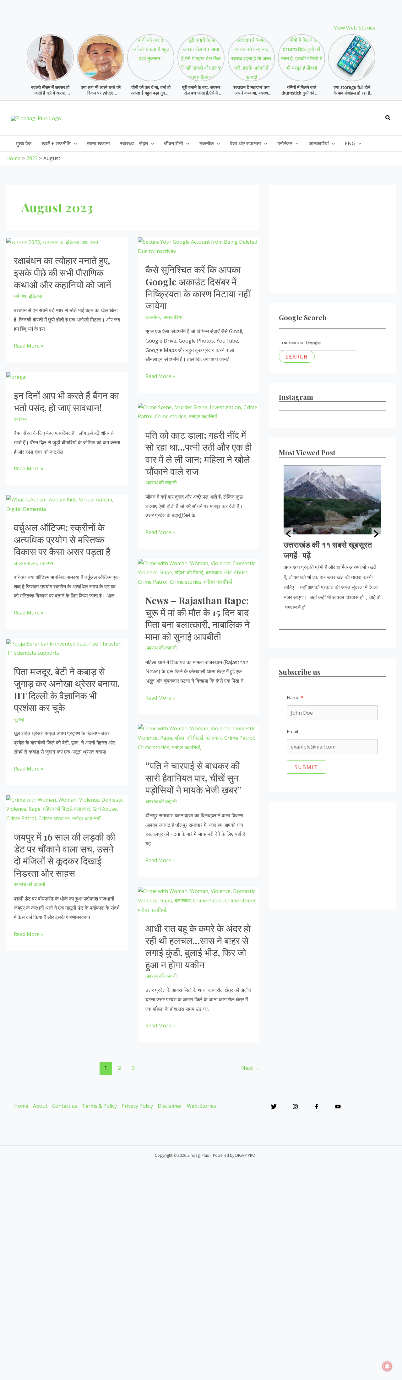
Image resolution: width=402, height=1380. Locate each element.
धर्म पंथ (20, 296)
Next (250, 1067)
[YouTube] (338, 1106)
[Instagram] (295, 1106)
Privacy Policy (137, 1105)
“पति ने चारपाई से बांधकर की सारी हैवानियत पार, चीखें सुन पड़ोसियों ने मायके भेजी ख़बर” (193, 777)
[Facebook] (316, 1106)
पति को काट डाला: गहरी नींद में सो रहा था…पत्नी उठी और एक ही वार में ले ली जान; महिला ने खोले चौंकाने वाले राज (198, 453)
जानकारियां (172, 317)
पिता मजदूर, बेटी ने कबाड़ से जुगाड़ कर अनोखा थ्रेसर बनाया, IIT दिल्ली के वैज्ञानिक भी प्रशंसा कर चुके (67, 689)
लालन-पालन (25, 563)
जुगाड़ (19, 719)
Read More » (28, 346)
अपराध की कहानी (161, 482)
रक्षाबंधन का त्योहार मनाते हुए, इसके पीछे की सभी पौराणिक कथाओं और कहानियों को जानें (62, 272)
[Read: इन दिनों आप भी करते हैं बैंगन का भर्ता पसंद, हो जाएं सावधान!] (16, 376)
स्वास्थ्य (21, 418)
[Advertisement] (264, 116)
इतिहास (35, 296)
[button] (388, 118)
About (40, 1105)
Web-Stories (201, 1105)
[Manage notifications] (387, 1366)
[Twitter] (274, 1106)
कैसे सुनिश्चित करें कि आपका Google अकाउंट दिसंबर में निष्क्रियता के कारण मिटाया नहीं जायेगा (197, 287)
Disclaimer (170, 1105)
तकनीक (152, 317)
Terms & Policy (99, 1105)
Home (21, 1105)
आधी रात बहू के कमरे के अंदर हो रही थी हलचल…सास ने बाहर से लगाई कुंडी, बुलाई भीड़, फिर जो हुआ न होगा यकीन (198, 946)
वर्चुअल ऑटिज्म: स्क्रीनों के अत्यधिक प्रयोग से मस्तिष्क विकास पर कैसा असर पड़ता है (62, 539)
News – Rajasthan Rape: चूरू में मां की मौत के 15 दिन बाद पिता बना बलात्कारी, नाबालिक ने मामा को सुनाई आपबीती (197, 618)
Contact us (64, 1105)
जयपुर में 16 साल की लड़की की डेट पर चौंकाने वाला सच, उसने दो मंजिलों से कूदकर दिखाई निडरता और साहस (64, 855)
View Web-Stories (354, 27)
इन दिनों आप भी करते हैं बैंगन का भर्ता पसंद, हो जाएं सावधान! (66, 401)
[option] (332, 538)
